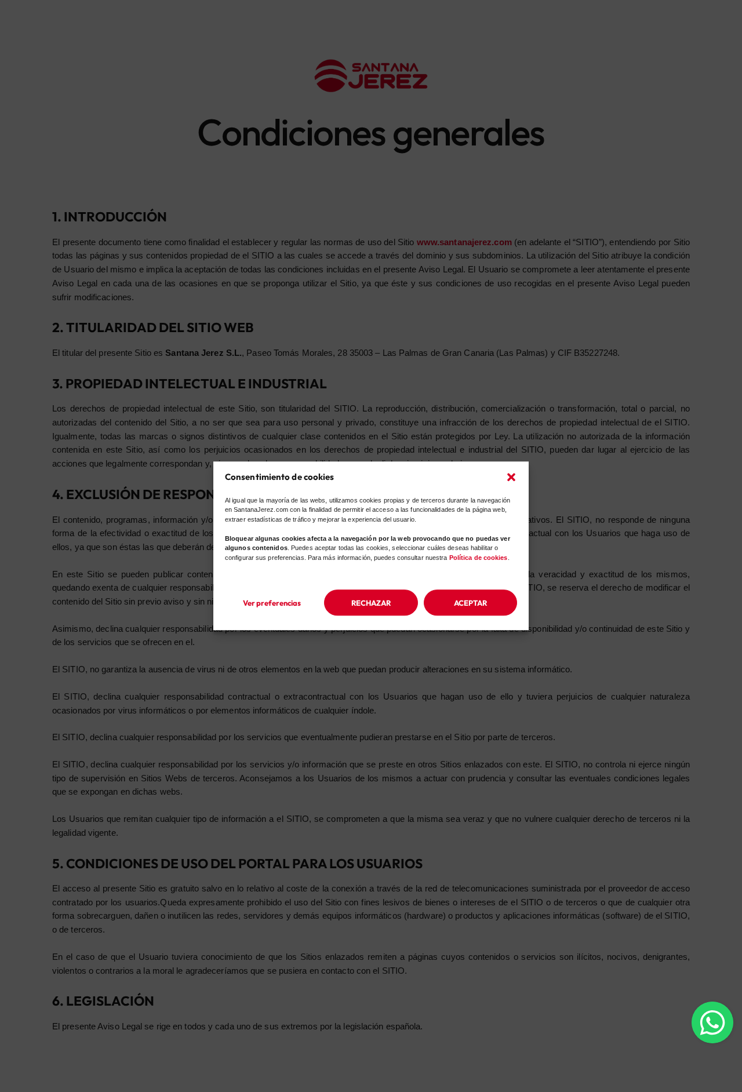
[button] (511, 477)
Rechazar (371, 602)
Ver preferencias (272, 602)
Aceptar (470, 602)
